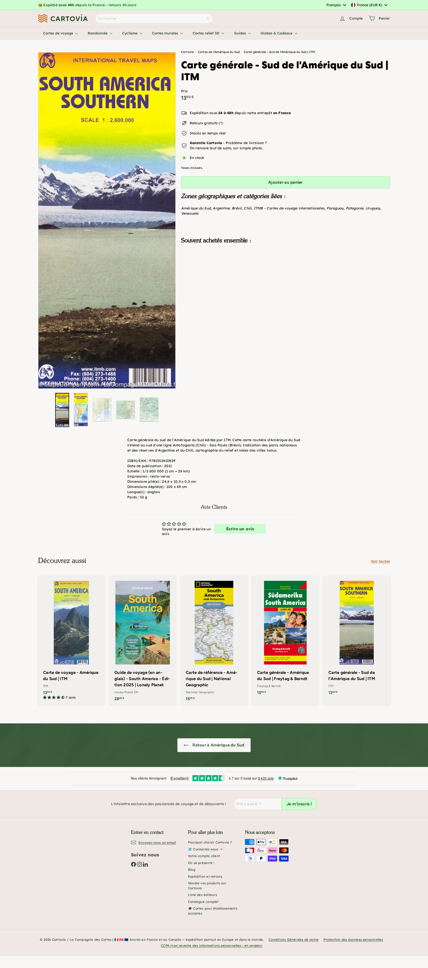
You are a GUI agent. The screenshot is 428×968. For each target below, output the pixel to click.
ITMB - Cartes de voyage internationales (289, 208)
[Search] (208, 18)
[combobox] (336, 5)
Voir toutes (380, 561)
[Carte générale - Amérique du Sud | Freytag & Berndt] (285, 638)
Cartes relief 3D (206, 33)
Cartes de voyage (58, 33)
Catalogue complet (203, 902)
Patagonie (355, 208)
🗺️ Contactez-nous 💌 (205, 849)
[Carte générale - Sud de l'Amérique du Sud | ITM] (285, 272)
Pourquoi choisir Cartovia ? (210, 842)
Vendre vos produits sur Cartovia (207, 885)
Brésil (237, 208)
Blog (191, 869)
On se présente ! (201, 863)
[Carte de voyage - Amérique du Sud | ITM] (71, 640)
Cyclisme (130, 33)
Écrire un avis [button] (240, 528)
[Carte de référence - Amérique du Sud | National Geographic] (214, 641)
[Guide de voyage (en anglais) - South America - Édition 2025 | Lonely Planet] (142, 641)
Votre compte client (204, 856)
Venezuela (190, 213)
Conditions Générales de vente (293, 940)
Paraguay (335, 208)
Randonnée (98, 33)
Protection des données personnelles (353, 940)
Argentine (221, 208)
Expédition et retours (205, 876)
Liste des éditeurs (202, 895)
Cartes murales (165, 33)
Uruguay (373, 208)
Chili (247, 208)
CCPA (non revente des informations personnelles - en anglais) (211, 945)
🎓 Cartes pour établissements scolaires (212, 910)
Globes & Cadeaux (277, 33)
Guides (240, 33)
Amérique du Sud (196, 208)
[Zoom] (106, 220)
